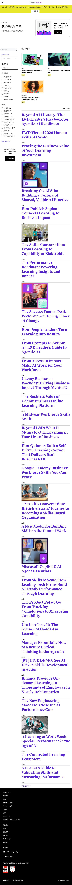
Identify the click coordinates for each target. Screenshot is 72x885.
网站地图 (5, 842)
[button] (3, 2)
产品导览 (5, 809)
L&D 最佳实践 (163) (9, 119)
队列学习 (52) (8, 111)
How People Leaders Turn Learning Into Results (44, 331)
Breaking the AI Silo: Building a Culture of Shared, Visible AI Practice (45, 195)
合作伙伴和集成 (8, 802)
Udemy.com (6, 792)
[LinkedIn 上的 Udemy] (4, 851)
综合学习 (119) (8, 116)
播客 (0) (6, 91)
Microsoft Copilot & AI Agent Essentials (41, 568)
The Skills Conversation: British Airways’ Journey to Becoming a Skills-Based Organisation (45, 511)
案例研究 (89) (8, 77)
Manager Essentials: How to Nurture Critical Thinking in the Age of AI (44, 647)
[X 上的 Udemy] (13, 851)
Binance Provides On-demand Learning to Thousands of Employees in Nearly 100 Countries (46, 685)
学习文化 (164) (8, 125)
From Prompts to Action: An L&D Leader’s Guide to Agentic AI (44, 347)
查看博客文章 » (6, 141)
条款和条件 (6, 832)
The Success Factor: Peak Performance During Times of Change (46, 316)
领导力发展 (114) (9, 122)
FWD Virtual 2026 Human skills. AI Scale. (44, 135)
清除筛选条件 (5, 54)
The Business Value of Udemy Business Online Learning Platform (42, 401)
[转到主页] (13, 881)
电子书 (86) (7, 80)
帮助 (4, 828)
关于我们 (5, 796)
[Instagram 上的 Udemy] (17, 851)
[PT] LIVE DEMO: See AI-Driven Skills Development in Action (45, 665)
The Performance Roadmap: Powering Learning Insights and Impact (41, 269)
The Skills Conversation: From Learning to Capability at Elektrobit (43, 249)
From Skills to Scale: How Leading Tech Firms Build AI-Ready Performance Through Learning (44, 587)
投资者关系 (6, 816)
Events (7, 82)
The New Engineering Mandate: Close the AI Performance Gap (41, 705)
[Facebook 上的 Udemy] (8, 851)
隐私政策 (5, 835)
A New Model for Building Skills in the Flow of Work (44, 528)
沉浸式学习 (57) (8, 114)
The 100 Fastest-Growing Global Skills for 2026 (31, 99)
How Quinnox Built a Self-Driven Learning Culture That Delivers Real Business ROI (44, 452)
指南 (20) (6, 85)
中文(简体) (10, 857)
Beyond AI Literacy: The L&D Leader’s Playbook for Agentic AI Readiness (45, 119)
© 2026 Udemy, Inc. (63, 880)
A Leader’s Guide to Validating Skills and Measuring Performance (43, 772)
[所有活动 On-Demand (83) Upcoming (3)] (10, 68)
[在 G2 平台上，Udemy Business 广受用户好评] (13, 872)
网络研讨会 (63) (8, 99)
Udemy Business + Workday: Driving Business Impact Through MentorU (46, 383)
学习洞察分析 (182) (9, 128)
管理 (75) (6, 130)
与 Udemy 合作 (7, 806)
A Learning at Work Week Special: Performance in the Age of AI (46, 741)
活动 (4, 799)
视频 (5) (6, 96)
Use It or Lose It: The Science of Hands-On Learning (40, 629)
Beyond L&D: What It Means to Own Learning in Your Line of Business (45, 432)
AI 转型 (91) (7, 108)
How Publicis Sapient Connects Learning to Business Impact (40, 213)
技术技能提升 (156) (9, 136)
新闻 (4, 813)
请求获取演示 (10, 158)
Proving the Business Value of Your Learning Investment (45, 150)
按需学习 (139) (8, 133)
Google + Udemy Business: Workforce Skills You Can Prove (45, 472)
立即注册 (35, 11)
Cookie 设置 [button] (6, 839)
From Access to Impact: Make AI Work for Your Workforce (42, 365)
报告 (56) (6, 94)
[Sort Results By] (10, 58)
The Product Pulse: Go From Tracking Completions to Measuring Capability (45, 609)
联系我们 (5, 825)
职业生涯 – (11, 820)
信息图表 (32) (8, 88)
